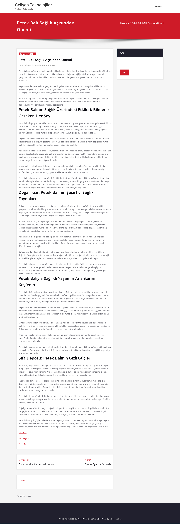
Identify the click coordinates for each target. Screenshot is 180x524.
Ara (122, 52)
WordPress (82, 518)
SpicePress (101, 518)
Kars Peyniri (24, 438)
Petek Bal (23, 444)
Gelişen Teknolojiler (33, 4)
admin (28, 65)
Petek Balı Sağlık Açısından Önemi (148, 23)
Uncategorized (48, 65)
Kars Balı (22, 432)
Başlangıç (158, 6)
